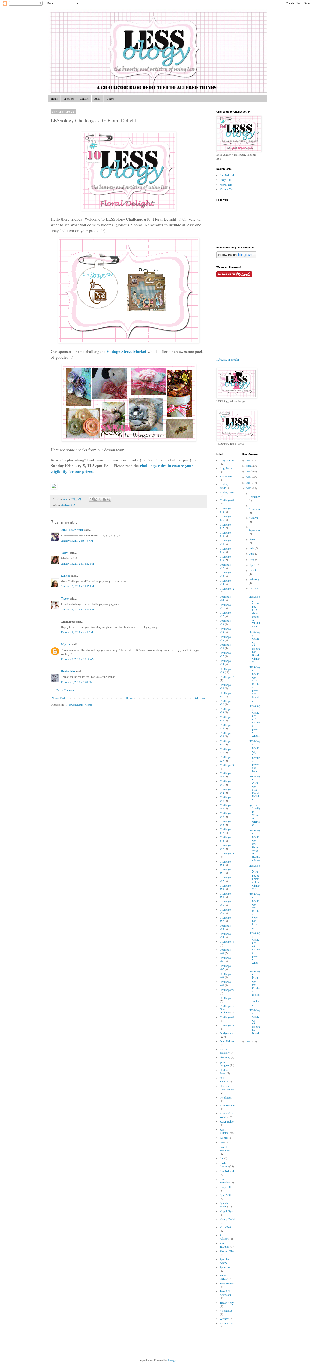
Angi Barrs (226, 468)
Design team (226, 1033)
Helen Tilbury (224, 1079)
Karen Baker (227, 1121)
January (253, 588)
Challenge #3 (227, 677)
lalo (222, 1142)
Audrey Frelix (224, 485)
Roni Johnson (224, 1236)
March (252, 570)
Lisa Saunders (225, 1180)
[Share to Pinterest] (109, 499)
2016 (249, 466)
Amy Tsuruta (227, 460)
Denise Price (68, 671)
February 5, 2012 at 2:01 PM (77, 682)
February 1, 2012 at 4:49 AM (77, 632)
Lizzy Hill (225, 180)
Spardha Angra (224, 1260)
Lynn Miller (226, 1195)
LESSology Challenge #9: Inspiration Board (254, 1021)
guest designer (224, 1063)
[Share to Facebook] (104, 499)
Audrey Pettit (227, 492)
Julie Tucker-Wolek (72, 530)
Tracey (65, 598)
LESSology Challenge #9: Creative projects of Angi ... (254, 949)
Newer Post (58, 698)
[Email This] (91, 499)
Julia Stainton (227, 1105)
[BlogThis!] (95, 499)
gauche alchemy (224, 1050)
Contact (84, 98)
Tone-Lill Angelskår (225, 1292)
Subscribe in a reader (227, 359)
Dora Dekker (227, 1041)
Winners (224, 1318)
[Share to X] (100, 499)
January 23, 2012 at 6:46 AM (77, 540)
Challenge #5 (227, 853)
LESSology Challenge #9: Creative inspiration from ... (254, 910)
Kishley (224, 1137)
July (252, 548)
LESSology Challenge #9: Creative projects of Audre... (254, 987)
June (252, 553)
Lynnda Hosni (224, 1204)
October (253, 518)
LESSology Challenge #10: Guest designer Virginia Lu (254, 611)
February (254, 579)
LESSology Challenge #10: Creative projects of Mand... (254, 683)
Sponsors (69, 98)
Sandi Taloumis (225, 1244)
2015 (249, 471)
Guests (110, 98)
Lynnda (65, 576)
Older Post (199, 698)
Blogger (172, 1360)
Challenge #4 (227, 765)
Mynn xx (66, 644)
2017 (249, 460)
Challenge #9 (227, 1017)
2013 (249, 482)
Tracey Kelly (227, 1303)
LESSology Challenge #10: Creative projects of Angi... (254, 721)
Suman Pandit (223, 1276)
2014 (249, 477)
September (254, 530)
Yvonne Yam (227, 189)
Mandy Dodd (227, 1219)
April (252, 565)
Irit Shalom (226, 1097)
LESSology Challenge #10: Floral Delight (254, 787)
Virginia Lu (226, 1310)
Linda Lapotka (224, 1164)
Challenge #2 (227, 588)
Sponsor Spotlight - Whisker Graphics (254, 815)
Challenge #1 (227, 500)
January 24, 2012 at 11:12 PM (77, 563)
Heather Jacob (224, 1071)
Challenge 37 (227, 1025)
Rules (97, 98)
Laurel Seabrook (225, 1148)
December (254, 497)
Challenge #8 (227, 998)
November (254, 509)
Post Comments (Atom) (79, 704)
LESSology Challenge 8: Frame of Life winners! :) (254, 877)
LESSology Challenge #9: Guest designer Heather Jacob (254, 845)
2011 (249, 1041)
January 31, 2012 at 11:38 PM (77, 609)
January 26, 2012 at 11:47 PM (77, 586)
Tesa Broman (227, 1283)
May (252, 559)
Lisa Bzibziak (227, 175)
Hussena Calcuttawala (227, 1087)
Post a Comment (65, 690)
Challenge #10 (68, 504)
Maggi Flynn (227, 1211)
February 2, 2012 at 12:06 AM (78, 659)
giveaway (225, 1057)
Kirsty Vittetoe (224, 1131)
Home (54, 98)
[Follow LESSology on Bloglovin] (236, 257)
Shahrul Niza (227, 1251)
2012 (249, 488)
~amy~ (65, 553)
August (253, 539)
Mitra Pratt (226, 184)
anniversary (226, 476)
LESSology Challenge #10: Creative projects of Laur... (254, 756)
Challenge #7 (227, 990)
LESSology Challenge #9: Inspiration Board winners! (254, 647)
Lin (221, 1158)
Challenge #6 (227, 941)
